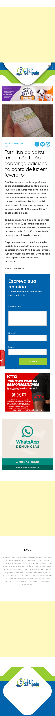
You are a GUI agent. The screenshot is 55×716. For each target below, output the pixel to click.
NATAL (29, 569)
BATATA (17, 560)
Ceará (39, 560)
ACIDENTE (7, 557)
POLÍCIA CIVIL (8, 575)
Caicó (23, 560)
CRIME (23, 563)
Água (47, 581)
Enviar (33, 361)
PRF (37, 575)
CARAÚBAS (31, 560)
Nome (12, 333)
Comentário (14, 306)
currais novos (40, 563)
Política (32, 575)
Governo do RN (8, 566)
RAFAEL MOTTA (46, 575)
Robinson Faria (31, 578)
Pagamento (10, 572)
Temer (23, 581)
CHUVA (46, 560)
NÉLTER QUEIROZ (44, 569)
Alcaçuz (15, 557)
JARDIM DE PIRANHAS (44, 566)
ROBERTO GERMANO (16, 578)
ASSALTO (23, 557)
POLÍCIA (46, 572)
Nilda (34, 569)
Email (11, 347)
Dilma (49, 563)
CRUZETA (30, 563)
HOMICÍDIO (20, 566)
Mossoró (22, 569)
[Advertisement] (27, 34)
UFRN (29, 581)
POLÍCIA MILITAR (21, 575)
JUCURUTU (8, 569)
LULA (16, 569)
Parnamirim (37, 572)
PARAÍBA (19, 572)
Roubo (41, 578)
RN (6, 578)
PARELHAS (28, 572)
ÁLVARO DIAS (27, 585)
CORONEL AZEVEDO (11, 563)
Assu (11, 560)
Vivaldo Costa (38, 581)
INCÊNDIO (30, 566)
